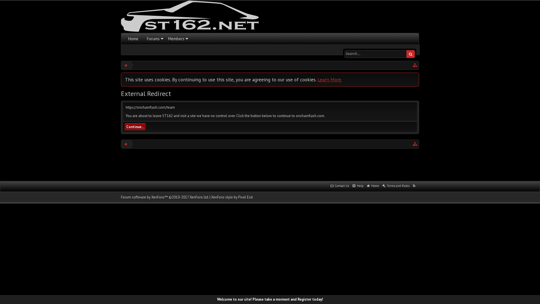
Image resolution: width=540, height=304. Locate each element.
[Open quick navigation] (415, 65)
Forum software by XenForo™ (165, 197)
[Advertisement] (270, 164)
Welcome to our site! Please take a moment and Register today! (270, 299)
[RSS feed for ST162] (414, 186)
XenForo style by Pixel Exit (232, 197)
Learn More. (330, 79)
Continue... (135, 126)
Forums (153, 38)
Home (133, 38)
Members (176, 38)
